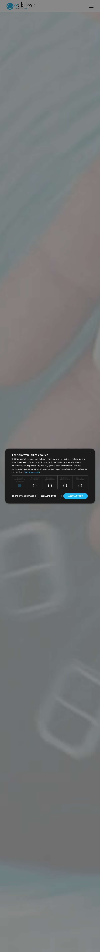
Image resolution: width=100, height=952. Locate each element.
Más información (32, 472)
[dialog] (50, 476)
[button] (23, 496)
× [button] (91, 452)
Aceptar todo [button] (75, 496)
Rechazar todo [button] (48, 496)
